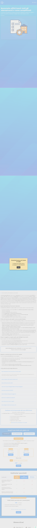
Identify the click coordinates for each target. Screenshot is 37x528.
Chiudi (18, 267)
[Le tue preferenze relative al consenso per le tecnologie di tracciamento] (35, 527)
